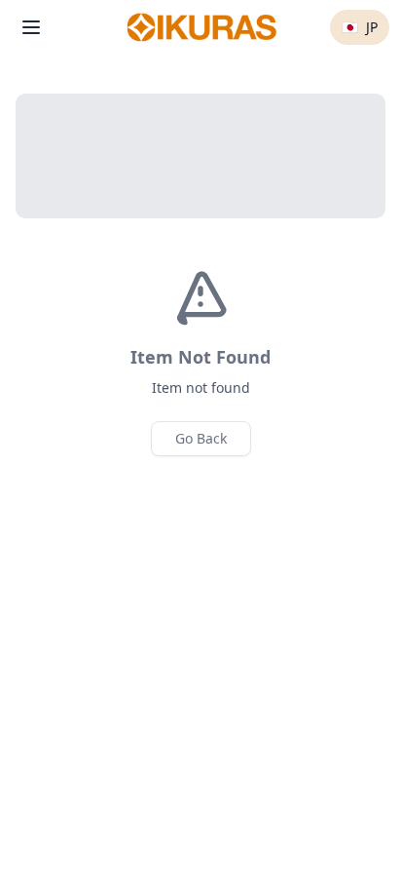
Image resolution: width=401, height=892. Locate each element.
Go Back (201, 438)
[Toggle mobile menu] (31, 27)
